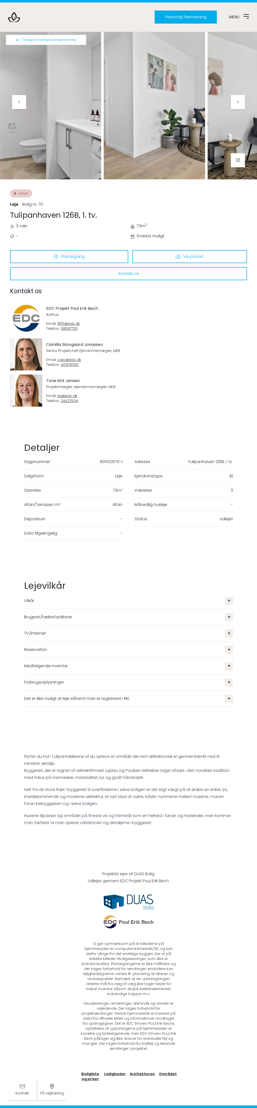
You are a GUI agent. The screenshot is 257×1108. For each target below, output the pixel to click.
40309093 (69, 365)
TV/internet (35, 633)
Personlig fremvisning (185, 17)
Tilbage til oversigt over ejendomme (49, 40)
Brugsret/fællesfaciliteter (48, 617)
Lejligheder (115, 1074)
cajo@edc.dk (69, 360)
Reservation (35, 649)
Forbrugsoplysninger (44, 682)
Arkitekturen (142, 1074)
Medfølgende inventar (46, 665)
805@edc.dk (68, 324)
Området (168, 1074)
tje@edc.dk (67, 396)
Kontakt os (128, 273)
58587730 (69, 329)
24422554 (69, 401)
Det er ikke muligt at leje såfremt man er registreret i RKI (76, 698)
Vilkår (29, 600)
